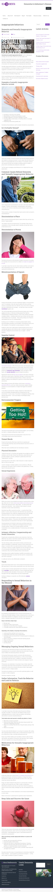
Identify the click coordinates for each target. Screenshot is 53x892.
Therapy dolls (39, 66)
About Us (10, 15)
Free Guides (28, 15)
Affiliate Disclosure (5, 884)
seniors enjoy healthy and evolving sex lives (23, 503)
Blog (23, 15)
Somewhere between (6, 365)
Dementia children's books (42, 78)
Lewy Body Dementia (23, 873)
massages (6, 570)
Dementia (21, 869)
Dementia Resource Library (24, 880)
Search (48, 8)
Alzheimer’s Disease (23, 871)
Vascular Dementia (22, 875)
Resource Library (37, 15)
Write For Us (46, 15)
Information (16, 15)
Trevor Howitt (6, 34)
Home (4, 15)
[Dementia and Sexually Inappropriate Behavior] (18, 40)
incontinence (4, 309)
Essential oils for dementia (42, 76)
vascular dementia (11, 372)
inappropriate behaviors (16, 37)
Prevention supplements (41, 64)
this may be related (18, 374)
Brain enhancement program (42, 61)
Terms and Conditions (6, 882)
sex (21, 37)
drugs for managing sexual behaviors (24, 775)
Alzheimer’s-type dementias (13, 370)
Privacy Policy (4, 880)
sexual (23, 37)
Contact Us (5, 18)
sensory (28, 576)
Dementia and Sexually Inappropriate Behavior (17, 30)
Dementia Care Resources (24, 878)
